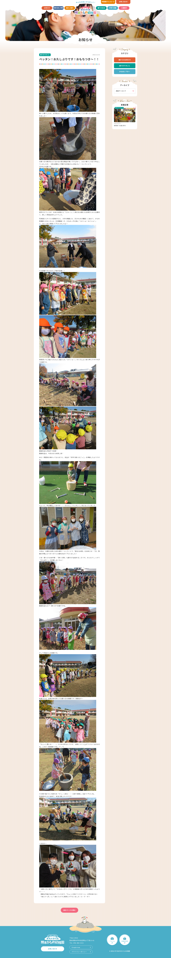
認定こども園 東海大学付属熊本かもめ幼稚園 (85, 10)
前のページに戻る (69, 910)
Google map (76, 947)
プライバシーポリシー (79, 952)
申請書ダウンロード (108, 1)
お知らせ (47, 8)
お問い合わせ (123, 1)
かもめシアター (124, 71)
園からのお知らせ (125, 60)
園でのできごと (124, 66)
